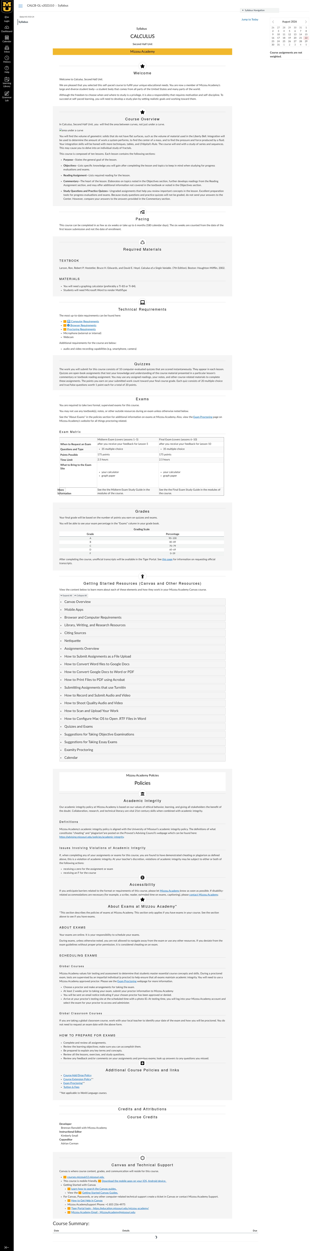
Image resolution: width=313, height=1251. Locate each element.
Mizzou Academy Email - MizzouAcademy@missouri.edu (103, 1212)
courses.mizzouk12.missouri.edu (86, 1177)
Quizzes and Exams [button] (78, 726)
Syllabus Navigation (254, 10)
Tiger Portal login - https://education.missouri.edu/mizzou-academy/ (110, 1208)
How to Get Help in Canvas (87, 1200)
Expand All (67, 595)
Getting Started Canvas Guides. (100, 1192)
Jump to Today (250, 19)
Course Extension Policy (77, 1079)
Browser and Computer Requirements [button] (92, 617)
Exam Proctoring (202, 417)
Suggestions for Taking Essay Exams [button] (90, 742)
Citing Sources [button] (75, 633)
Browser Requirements (83, 325)
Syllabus (23, 22)
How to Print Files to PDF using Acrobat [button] (95, 680)
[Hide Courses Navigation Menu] (20, 5)
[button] (7, 60)
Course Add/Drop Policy (77, 1075)
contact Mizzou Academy (203, 894)
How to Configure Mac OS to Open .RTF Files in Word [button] (105, 718)
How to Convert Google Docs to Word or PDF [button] (99, 672)
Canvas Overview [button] (77, 602)
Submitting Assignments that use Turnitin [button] (95, 687)
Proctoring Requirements (81, 329)
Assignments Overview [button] (81, 648)
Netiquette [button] (72, 641)
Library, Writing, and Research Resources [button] (95, 625)
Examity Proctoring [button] (78, 750)
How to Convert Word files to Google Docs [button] (96, 664)
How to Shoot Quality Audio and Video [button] (93, 703)
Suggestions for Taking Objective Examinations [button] (99, 734)
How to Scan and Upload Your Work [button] (91, 711)
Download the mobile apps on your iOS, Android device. (134, 1181)
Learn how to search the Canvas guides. (94, 1189)
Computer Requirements (84, 321)
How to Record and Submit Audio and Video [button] (97, 695)
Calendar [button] (71, 757)
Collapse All (82, 595)
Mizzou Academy (170, 891)
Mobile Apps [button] (73, 609)
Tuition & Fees (71, 1087)
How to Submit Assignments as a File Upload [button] (97, 656)
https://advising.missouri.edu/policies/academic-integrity (91, 837)
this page (167, 559)
